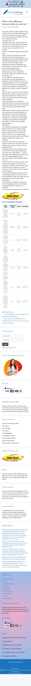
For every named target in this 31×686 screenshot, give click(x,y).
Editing (5, 596)
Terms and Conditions (12, 673)
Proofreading (7, 593)
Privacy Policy (20, 673)
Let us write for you (7, 579)
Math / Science (7, 591)
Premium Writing (9, 312)
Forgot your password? (8, 347)
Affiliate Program (7, 598)
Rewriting (6, 586)
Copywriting (6, 588)
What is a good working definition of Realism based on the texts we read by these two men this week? (15, 321)
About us (4, 581)
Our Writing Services (8, 584)
